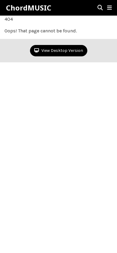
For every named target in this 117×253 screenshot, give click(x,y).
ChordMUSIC (28, 7)
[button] (109, 7)
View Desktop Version (61, 50)
